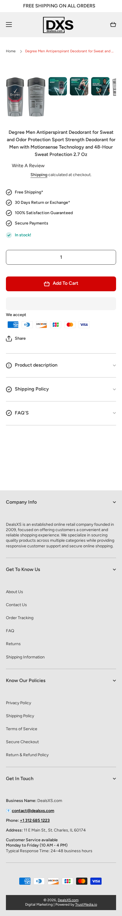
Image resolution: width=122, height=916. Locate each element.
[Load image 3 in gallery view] (58, 86)
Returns (13, 643)
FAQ (10, 630)
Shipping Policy (20, 715)
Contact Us (16, 604)
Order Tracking (19, 617)
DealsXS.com (68, 900)
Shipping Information (25, 657)
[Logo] (61, 24)
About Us (14, 591)
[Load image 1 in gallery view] (15, 97)
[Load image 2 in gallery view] (36, 97)
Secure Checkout (22, 741)
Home (11, 51)
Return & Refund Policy (27, 754)
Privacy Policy (18, 702)
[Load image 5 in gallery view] (100, 86)
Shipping (38, 174)
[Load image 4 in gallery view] (79, 86)
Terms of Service (21, 728)
